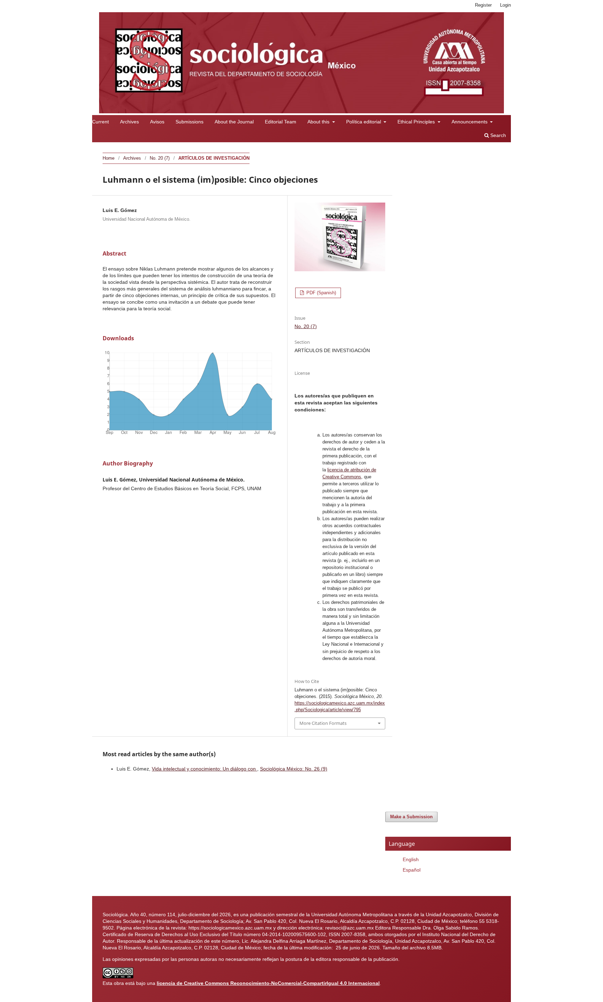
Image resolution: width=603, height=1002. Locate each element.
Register (483, 5)
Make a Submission (411, 816)
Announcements (470, 121)
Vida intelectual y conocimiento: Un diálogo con (204, 769)
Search (497, 135)
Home (108, 158)
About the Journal (234, 121)
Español (411, 870)
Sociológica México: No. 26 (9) (293, 769)
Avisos (157, 121)
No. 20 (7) (160, 158)
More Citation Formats (323, 723)
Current (100, 121)
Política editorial (364, 121)
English (411, 859)
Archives (129, 121)
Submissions (189, 121)
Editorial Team (280, 121)
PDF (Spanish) (320, 292)
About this (319, 121)
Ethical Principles (416, 121)
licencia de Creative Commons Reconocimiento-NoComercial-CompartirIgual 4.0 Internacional (268, 983)
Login (505, 5)
